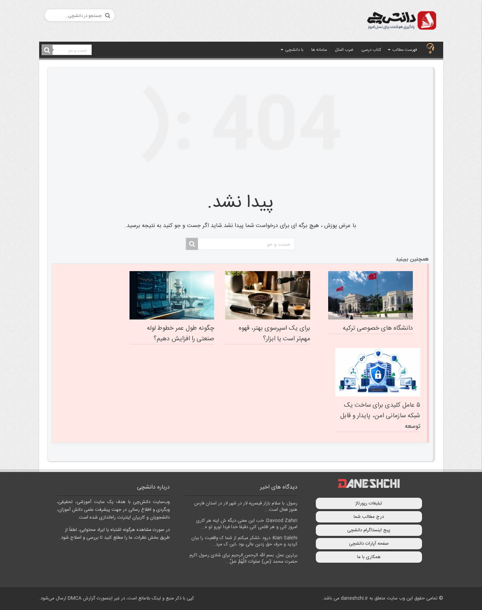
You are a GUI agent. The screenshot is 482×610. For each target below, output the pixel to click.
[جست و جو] (47, 50)
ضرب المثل (344, 49)
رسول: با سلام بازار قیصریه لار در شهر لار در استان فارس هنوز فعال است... (245, 507)
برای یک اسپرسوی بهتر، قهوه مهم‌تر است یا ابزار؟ (274, 333)
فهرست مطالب (404, 49)
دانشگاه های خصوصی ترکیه (378, 328)
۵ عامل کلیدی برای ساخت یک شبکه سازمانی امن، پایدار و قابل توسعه (380, 416)
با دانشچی (294, 49)
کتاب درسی (371, 49)
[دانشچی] (401, 21)
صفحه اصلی (430, 49)
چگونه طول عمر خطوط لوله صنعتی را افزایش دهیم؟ (180, 333)
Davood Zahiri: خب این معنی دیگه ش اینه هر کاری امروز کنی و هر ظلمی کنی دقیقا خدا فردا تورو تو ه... (246, 524)
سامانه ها (319, 49)
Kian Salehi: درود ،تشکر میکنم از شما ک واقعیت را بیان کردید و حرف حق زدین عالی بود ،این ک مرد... (244, 541)
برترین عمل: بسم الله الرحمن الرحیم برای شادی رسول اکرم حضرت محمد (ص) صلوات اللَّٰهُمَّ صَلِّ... (243, 558)
